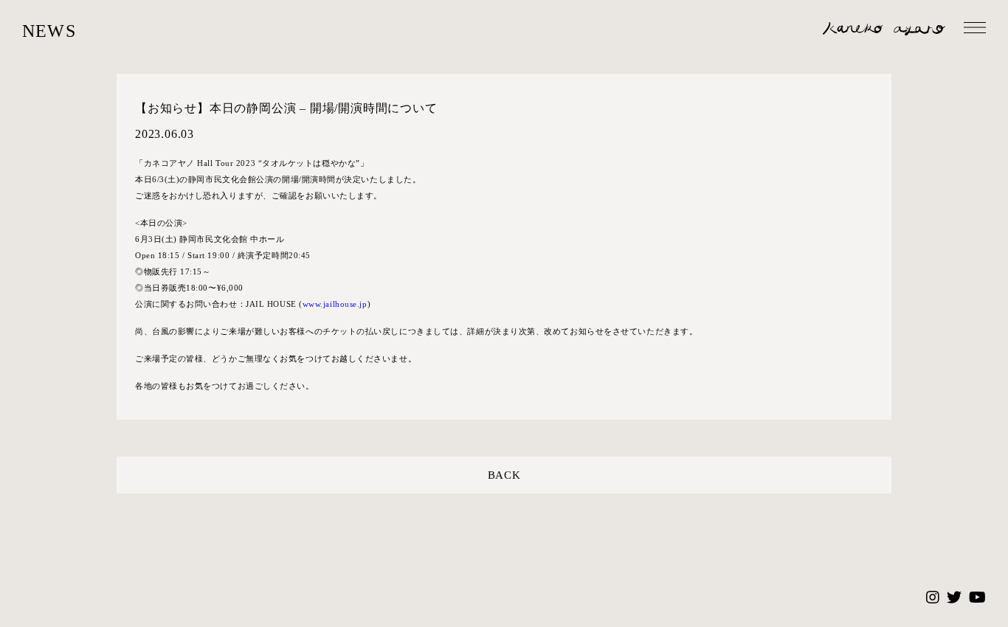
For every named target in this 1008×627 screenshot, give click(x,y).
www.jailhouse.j (332, 303)
